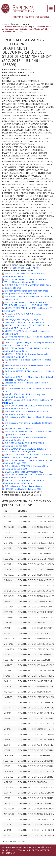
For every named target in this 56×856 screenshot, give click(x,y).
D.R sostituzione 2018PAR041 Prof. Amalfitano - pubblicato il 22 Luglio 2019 (26, 467)
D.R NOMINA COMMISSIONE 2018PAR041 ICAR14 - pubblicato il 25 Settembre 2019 (27, 476)
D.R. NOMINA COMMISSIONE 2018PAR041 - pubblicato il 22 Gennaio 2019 (24, 275)
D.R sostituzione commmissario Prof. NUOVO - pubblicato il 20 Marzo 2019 (25, 413)
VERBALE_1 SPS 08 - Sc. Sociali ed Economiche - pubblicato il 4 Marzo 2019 (26, 355)
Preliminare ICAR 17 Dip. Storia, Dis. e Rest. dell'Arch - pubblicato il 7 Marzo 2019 (27, 378)
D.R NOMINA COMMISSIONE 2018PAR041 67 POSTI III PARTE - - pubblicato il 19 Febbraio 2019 (25, 303)
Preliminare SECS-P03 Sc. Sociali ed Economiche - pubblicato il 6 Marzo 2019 (26, 367)
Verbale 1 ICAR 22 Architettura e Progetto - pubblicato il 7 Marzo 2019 (23, 395)
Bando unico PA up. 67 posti (26, 267)
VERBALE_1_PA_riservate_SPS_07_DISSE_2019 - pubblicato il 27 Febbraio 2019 (25, 326)
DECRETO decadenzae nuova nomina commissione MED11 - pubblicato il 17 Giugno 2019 (27, 456)
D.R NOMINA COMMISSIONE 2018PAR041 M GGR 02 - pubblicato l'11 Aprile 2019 (27, 433)
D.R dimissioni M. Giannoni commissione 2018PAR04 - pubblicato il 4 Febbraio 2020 (22, 487)
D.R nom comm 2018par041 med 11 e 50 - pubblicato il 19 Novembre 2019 (23, 482)
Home (4, 24)
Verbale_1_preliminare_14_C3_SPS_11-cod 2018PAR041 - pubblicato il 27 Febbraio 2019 (23, 321)
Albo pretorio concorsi (19, 24)
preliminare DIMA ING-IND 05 (19, 428)
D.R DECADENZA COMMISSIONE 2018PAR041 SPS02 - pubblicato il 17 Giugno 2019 (25, 450)
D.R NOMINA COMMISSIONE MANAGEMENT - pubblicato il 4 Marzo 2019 (25, 349)
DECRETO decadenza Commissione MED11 (25, 471)
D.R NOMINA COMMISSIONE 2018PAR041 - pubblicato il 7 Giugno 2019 (24, 444)
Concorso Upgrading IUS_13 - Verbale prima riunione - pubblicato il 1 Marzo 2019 (28, 344)
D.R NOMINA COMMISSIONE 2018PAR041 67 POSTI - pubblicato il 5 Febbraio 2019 (25, 280)
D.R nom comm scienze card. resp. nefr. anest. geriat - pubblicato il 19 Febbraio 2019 (25, 292)
